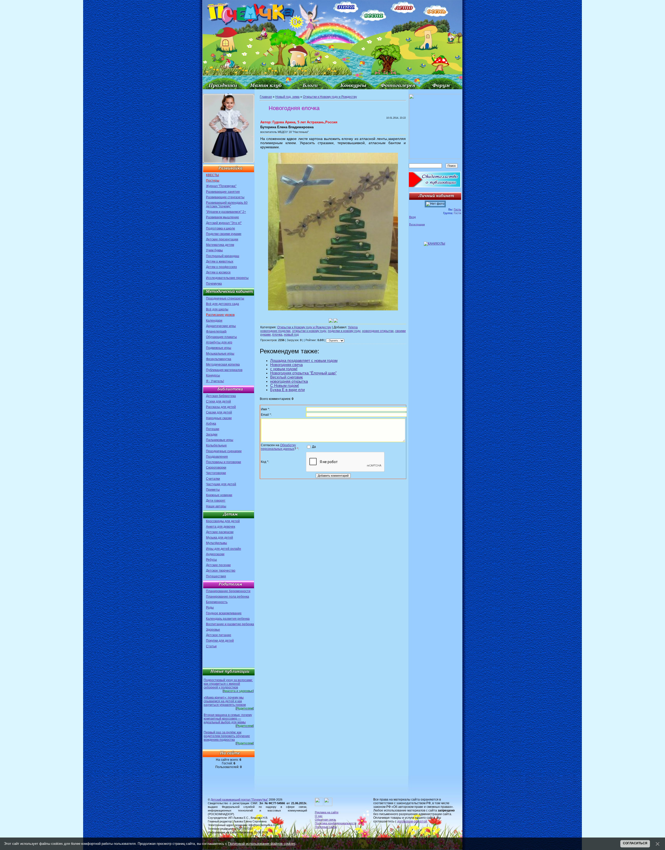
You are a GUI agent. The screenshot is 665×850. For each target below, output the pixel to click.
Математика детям (220, 245)
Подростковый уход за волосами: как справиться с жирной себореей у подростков (228, 683)
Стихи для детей (218, 401)
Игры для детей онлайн (223, 549)
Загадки (211, 434)
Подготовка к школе (220, 228)
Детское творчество (220, 570)
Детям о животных (219, 261)
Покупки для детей (220, 640)
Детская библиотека (221, 396)
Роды (210, 607)
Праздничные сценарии (224, 451)
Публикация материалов (224, 370)
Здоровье (213, 629)
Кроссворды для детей (223, 521)
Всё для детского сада (222, 304)
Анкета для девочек (220, 526)
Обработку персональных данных (278, 447)
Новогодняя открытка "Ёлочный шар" (303, 373)
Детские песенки (218, 565)
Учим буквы (214, 250)
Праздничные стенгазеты (225, 298)
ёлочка (277, 334)
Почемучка (214, 283)
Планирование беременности (228, 591)
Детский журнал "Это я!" (224, 223)
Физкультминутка (218, 359)
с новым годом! (283, 369)
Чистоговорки (216, 473)
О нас (319, 815)
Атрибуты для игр (219, 342)
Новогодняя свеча (286, 365)
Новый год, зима (287, 97)
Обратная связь (325, 819)
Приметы (213, 489)
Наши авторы (216, 506)
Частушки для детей (221, 484)
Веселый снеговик (286, 377)
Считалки (213, 479)
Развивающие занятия (223, 192)
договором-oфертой (412, 821)
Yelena (353, 327)
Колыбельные (216, 445)
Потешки (212, 429)
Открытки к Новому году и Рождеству (330, 97)
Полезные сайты (326, 826)
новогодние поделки (275, 331)
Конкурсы (213, 375)
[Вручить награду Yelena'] (336, 320)
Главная (266, 97)
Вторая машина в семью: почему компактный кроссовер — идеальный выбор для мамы (228, 718)
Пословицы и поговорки (223, 462)
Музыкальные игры (220, 353)
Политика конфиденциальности (335, 823)
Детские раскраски (220, 532)
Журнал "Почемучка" (221, 186)
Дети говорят (215, 500)
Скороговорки (216, 467)
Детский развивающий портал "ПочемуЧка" (239, 799)
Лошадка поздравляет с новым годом (303, 361)
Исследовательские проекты (227, 278)
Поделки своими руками (223, 234)
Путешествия (216, 576)
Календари (214, 320)
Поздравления (217, 456)
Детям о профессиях (221, 267)
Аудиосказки (215, 554)
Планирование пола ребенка (227, 596)
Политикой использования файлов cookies (261, 844)
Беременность (217, 602)
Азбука (211, 423)
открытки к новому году (309, 331)
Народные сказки (219, 418)
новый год (291, 334)
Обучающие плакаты (221, 337)
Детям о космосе (218, 272)
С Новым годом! (284, 386)
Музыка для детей (219, 537)
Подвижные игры (218, 348)
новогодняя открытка (289, 381)
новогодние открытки (378, 331)
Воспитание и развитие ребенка (230, 624)
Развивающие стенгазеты (225, 197)
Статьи (211, 646)
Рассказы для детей (221, 407)
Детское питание (218, 635)
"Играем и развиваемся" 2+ (226, 212)
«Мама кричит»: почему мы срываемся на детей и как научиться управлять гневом (225, 701)
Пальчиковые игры (219, 440)
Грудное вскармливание (224, 613)
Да (314, 447)
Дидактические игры (221, 326)
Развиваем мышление (222, 217)
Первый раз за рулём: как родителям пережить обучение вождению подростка (227, 736)
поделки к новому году (344, 331)
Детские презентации (222, 239)
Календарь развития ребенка (228, 619)
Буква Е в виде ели (287, 390)
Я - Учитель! (215, 381)
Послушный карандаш (222, 256)
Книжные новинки (219, 495)
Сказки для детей (219, 412)
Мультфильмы (216, 543)
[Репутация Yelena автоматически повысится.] (331, 320)
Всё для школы (217, 309)
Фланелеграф (216, 331)
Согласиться (635, 843)
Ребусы (211, 559)
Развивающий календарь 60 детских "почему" (227, 204)
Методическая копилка (223, 364)
